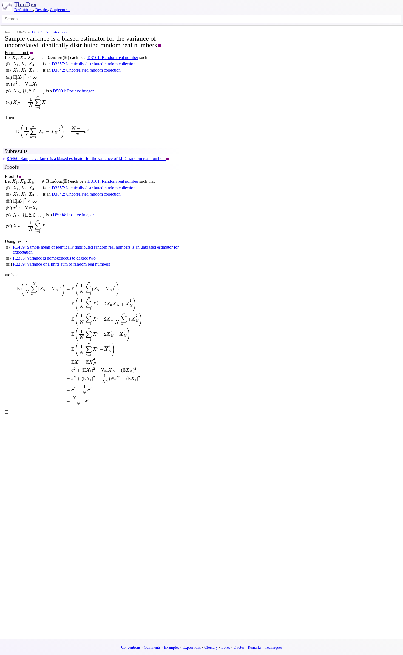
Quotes (239, 647)
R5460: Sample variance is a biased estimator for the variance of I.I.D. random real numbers (86, 158)
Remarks (254, 647)
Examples (171, 647)
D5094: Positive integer (73, 91)
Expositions (192, 647)
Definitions (23, 9)
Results (41, 9)
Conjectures (60, 9)
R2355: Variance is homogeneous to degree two (54, 258)
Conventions (130, 647)
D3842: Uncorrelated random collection (86, 70)
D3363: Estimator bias (49, 32)
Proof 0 (11, 176)
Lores (225, 647)
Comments (152, 647)
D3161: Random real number (112, 57)
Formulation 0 (17, 52)
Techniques (273, 647)
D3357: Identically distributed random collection (93, 63)
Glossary (211, 647)
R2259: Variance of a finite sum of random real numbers (61, 264)
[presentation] (40, 58)
